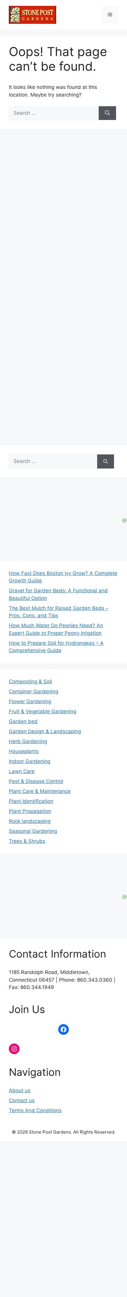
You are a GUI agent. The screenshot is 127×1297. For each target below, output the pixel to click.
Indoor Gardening (29, 761)
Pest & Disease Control (36, 781)
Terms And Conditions (35, 1110)
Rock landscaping (30, 821)
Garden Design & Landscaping (45, 731)
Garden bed (23, 721)
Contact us (22, 1100)
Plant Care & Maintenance (40, 791)
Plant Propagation (30, 811)
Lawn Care (22, 771)
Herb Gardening (28, 741)
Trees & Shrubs (27, 841)
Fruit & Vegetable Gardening (42, 711)
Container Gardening (33, 691)
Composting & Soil (30, 681)
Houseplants (24, 751)
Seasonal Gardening (33, 831)
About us (19, 1090)
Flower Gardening (30, 701)
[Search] (107, 113)
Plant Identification (31, 801)
